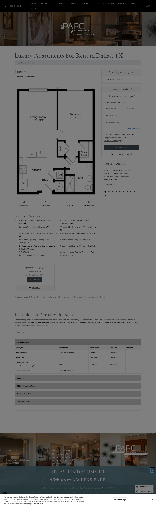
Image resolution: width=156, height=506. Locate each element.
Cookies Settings (119, 500)
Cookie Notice (38, 504)
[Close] (152, 499)
